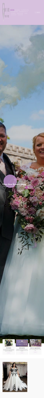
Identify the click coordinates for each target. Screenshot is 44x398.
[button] (37, 12)
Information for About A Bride (20, 13)
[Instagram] (40, 186)
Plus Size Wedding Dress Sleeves (14, 11)
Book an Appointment (13, 13)
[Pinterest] (40, 184)
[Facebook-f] (40, 182)
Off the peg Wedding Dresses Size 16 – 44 (23, 11)
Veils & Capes (26, 13)
